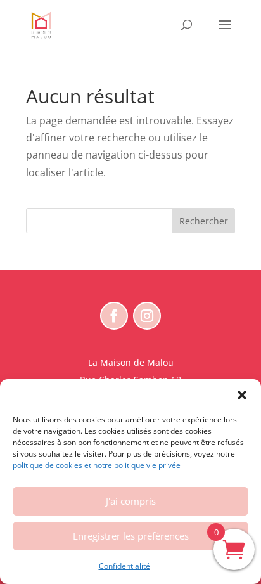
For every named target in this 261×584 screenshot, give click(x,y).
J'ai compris (131, 501)
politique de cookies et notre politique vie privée (97, 465)
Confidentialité (124, 566)
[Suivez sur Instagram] (147, 316)
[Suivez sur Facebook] (114, 316)
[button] (242, 395)
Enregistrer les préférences (131, 535)
